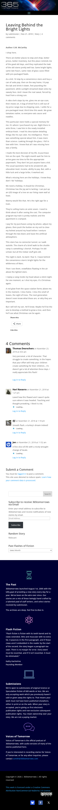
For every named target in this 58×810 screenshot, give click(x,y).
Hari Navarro (20, 389)
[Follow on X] (49, 802)
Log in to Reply (19, 379)
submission (13, 34)
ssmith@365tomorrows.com (25, 758)
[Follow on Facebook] (40, 802)
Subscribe (15, 525)
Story (37, 34)
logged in (22, 474)
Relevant (12, 537)
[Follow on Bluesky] (32, 802)
